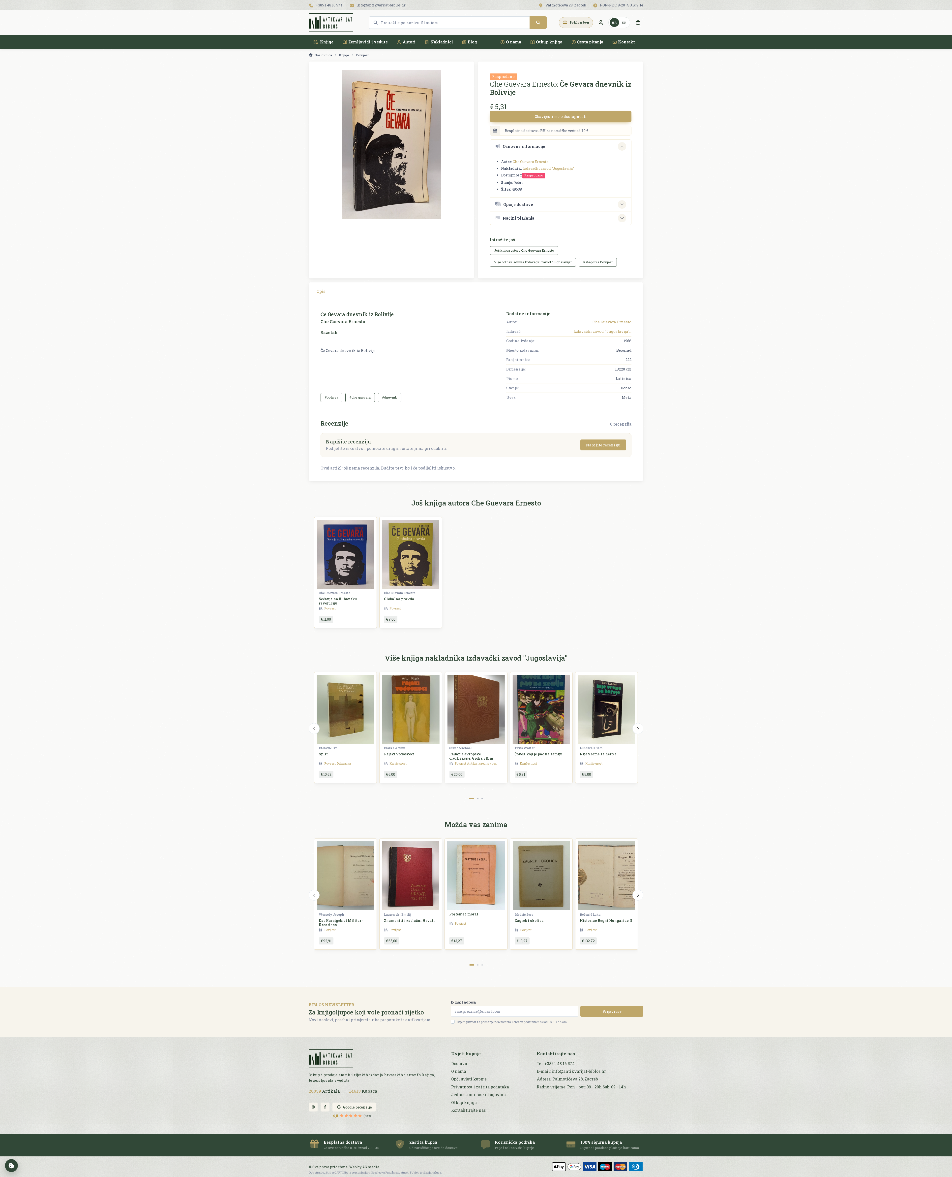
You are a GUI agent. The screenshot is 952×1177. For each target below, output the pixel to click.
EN (624, 22)
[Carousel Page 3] (482, 798)
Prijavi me (612, 1011)
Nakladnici (441, 41)
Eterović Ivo (328, 748)
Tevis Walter (524, 748)
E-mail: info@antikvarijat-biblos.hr (571, 1071)
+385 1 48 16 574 (329, 5)
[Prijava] (600, 22)
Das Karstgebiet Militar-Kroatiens (341, 922)
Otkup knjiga (549, 41)
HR (614, 22)
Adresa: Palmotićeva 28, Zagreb (567, 1078)
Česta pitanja (590, 41)
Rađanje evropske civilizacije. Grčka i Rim (471, 756)
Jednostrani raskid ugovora (478, 1094)
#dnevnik (389, 397)
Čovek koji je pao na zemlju (538, 754)
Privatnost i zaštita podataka (480, 1086)
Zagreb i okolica (529, 920)
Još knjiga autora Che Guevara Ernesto (524, 250)
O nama (513, 41)
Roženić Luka (590, 914)
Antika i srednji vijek (482, 763)
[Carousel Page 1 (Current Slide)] (471, 798)
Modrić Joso (524, 914)
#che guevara (360, 397)
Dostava (459, 1063)
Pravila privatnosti (397, 1172)
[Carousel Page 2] (477, 798)
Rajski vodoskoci (399, 754)
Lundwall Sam (591, 748)
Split (323, 754)
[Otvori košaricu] (637, 22)
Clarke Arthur (394, 748)
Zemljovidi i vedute (368, 41)
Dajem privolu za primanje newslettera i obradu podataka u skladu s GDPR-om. (512, 1022)
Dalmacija (344, 763)
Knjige (326, 41)
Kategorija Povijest (598, 262)
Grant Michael (460, 748)
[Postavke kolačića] (11, 1165)
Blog (472, 41)
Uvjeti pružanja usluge (426, 1172)
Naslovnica (323, 55)
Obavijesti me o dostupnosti (561, 116)
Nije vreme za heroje (598, 754)
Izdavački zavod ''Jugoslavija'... (602, 331)
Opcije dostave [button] (518, 204)
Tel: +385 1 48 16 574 (556, 1063)
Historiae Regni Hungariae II (606, 920)
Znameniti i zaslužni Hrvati (409, 920)
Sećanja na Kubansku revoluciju (338, 601)
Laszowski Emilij (397, 914)
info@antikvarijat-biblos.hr (381, 5)
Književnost (398, 763)
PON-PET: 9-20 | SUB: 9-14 (621, 5)
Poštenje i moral (463, 914)
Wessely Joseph (331, 914)
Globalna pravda (399, 599)
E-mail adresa (463, 1002)
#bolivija (331, 397)
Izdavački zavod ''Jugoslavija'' (548, 168)
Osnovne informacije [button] (524, 146)
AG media (370, 1167)
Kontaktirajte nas (468, 1110)
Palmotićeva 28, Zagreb (565, 5)
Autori (409, 41)
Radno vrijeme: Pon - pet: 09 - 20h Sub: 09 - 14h (581, 1086)
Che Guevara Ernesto (530, 161)
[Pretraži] (538, 22)
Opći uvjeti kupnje (469, 1078)
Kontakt (626, 41)
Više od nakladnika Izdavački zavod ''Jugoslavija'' (533, 262)
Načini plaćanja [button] (519, 218)
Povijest (362, 55)
